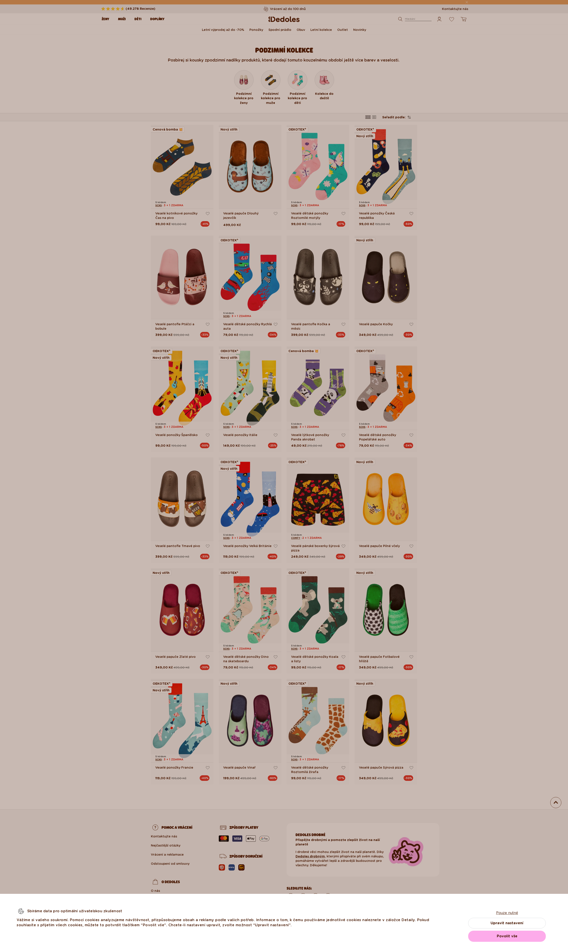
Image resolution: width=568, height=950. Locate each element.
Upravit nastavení (507, 923)
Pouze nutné (507, 913)
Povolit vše (507, 936)
